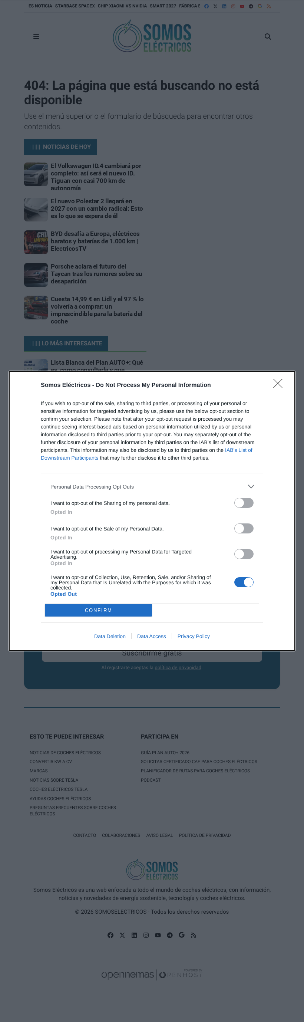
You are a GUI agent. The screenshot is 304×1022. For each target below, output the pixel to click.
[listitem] (152, 486)
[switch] (244, 503)
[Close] (280, 386)
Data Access (151, 636)
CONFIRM (98, 610)
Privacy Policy (194, 636)
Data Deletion (110, 636)
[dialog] (152, 511)
